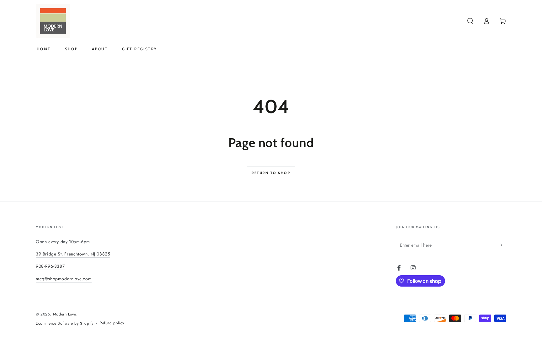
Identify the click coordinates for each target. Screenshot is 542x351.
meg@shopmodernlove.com (64, 279)
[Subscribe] (502, 245)
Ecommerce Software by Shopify (64, 323)
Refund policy (112, 323)
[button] (470, 21)
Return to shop (271, 172)
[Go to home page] (53, 21)
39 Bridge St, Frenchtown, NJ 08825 (73, 254)
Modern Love (64, 314)
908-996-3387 (50, 266)
